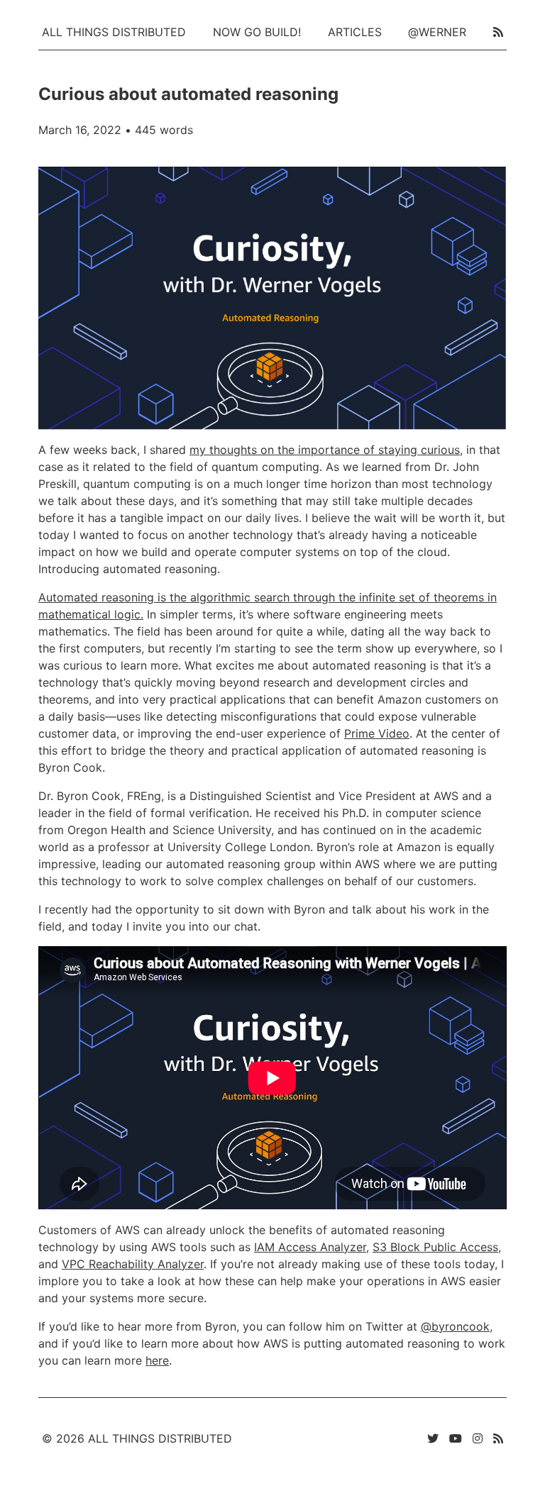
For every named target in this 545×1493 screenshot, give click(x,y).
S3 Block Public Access (435, 1247)
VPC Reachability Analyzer (133, 1264)
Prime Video (376, 733)
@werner (437, 32)
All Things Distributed (114, 32)
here (157, 1360)
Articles (355, 32)
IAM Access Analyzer (310, 1247)
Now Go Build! (257, 32)
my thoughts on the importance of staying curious (324, 450)
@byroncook (455, 1326)
